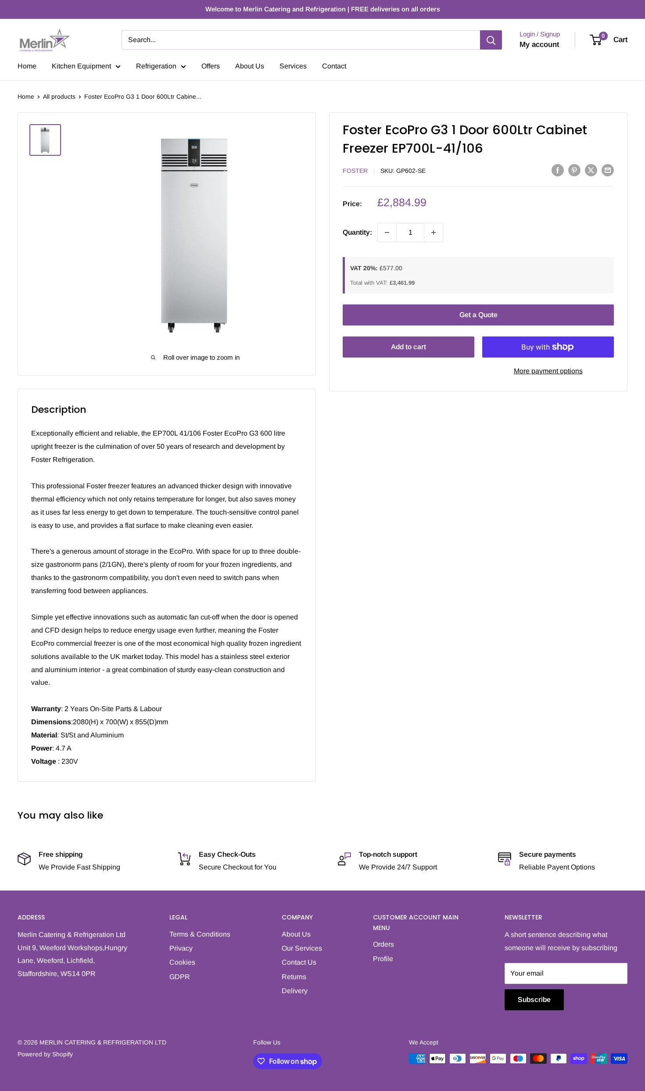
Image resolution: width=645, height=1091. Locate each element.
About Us (249, 66)
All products (59, 96)
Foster (355, 170)
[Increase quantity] (433, 232)
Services (293, 66)
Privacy (181, 948)
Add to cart (408, 347)
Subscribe (534, 999)
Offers (210, 66)
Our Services (302, 948)
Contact (334, 66)
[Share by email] (608, 169)
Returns (294, 976)
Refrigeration (156, 66)
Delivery (295, 990)
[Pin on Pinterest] (574, 169)
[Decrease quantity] (387, 232)
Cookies (182, 962)
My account (539, 44)
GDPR (179, 976)
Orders (383, 944)
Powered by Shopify (45, 1054)
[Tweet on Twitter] (591, 169)
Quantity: (357, 232)
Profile (383, 958)
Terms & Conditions (199, 934)
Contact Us (299, 962)
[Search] (491, 40)
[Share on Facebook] (558, 169)
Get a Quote (478, 314)
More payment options (548, 371)
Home (27, 66)
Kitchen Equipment (81, 66)
